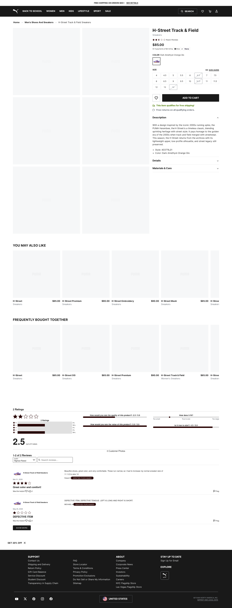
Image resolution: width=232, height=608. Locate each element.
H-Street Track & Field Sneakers (35, 473)
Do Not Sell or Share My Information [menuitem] (91, 579)
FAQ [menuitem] (75, 560)
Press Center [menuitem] (122, 568)
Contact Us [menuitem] (33, 560)
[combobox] (24, 460)
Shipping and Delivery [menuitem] (39, 564)
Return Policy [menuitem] (34, 568)
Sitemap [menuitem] (77, 583)
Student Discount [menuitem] (37, 579)
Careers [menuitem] (120, 579)
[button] (45, 423)
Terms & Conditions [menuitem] (83, 568)
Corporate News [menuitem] (124, 564)
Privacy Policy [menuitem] (80, 572)
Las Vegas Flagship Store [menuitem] (129, 587)
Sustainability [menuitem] (123, 575)
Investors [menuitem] (120, 572)
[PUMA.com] (15, 11)
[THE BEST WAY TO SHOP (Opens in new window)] (165, 575)
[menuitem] (32, 11)
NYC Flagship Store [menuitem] (126, 583)
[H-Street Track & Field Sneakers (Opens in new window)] (17, 473)
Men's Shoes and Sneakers (39, 22)
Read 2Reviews (172, 40)
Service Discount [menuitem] (36, 575)
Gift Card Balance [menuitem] (37, 572)
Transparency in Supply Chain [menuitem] (43, 583)
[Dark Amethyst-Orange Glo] (156, 61)
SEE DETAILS (132, 3)
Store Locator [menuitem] (80, 564)
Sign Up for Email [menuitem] (169, 560)
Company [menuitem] (121, 560)
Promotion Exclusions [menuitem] (84, 575)
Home (16, 22)
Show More (22, 528)
